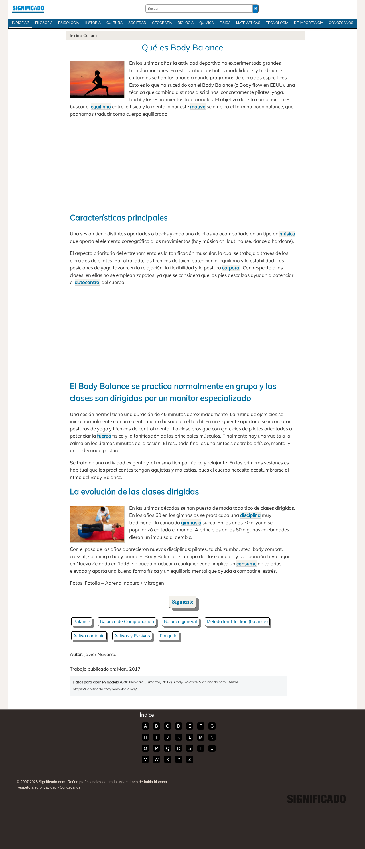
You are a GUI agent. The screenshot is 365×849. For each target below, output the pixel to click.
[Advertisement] (182, 164)
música (287, 234)
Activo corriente (89, 635)
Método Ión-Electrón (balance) (237, 621)
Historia (93, 23)
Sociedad (137, 23)
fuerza (104, 436)
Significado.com (28, 9)
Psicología (68, 23)
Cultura (114, 23)
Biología (186, 23)
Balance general (180, 621)
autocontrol (87, 282)
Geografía (162, 23)
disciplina (250, 515)
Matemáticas (248, 23)
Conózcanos (341, 23)
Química (206, 23)
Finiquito (168, 635)
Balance (81, 621)
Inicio (74, 35)
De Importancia (308, 23)
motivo (198, 106)
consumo (246, 563)
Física (225, 23)
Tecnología (277, 23)
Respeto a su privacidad (36, 787)
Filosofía (43, 23)
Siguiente (182, 602)
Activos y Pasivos (132, 635)
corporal (231, 268)
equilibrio (101, 106)
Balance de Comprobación (127, 621)
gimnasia (191, 522)
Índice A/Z (20, 23)
